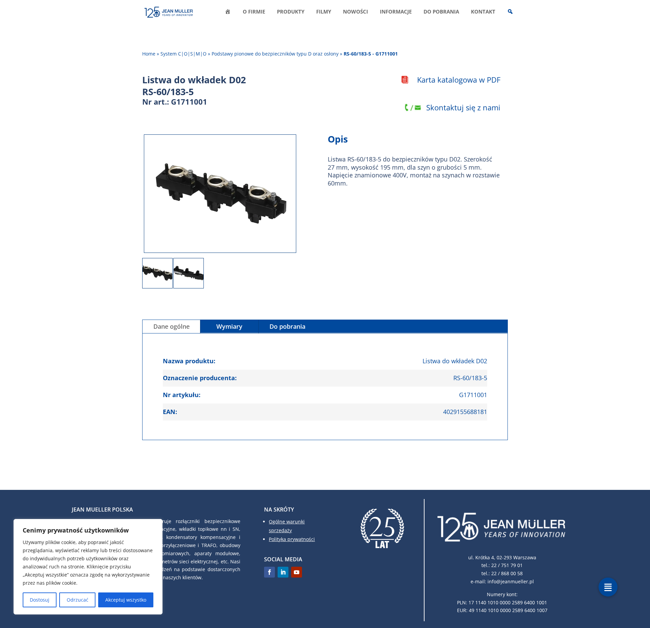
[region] (88, 566)
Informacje (396, 12)
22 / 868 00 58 (507, 573)
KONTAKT (483, 12)
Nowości (355, 12)
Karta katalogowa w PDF (458, 79)
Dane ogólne (171, 326)
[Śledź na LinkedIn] (283, 572)
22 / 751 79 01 (507, 565)
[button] (608, 587)
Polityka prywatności (292, 539)
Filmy (323, 12)
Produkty (290, 12)
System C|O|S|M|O (183, 53)
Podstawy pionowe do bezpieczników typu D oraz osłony (275, 53)
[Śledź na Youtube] (296, 572)
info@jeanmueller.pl (511, 581)
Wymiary (229, 326)
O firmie (254, 12)
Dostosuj (39, 600)
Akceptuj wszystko (125, 600)
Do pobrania (441, 12)
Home (148, 53)
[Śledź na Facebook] (269, 572)
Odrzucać (77, 600)
